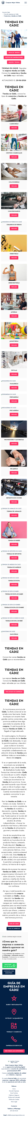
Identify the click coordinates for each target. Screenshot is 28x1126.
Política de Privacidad (14, 1097)
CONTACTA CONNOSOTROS (9, 972)
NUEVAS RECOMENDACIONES (14, 57)
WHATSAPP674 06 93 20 (8, 965)
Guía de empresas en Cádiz (11, 14)
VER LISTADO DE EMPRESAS (14, 692)
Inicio (14, 1089)
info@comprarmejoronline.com (16, 1115)
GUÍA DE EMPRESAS (14, 928)
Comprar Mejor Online (13, 2)
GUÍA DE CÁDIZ (14, 924)
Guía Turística (14, 1093)
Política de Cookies (14, 1099)
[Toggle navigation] (25, 2)
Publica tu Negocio (14, 1095)
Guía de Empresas (14, 1091)
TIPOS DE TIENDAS (14, 52)
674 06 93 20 (14, 1111)
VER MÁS (14, 128)
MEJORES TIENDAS (14, 62)
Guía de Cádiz (6, 12)
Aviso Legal (14, 1102)
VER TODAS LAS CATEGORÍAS (14, 1051)
